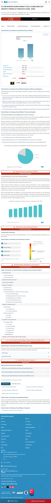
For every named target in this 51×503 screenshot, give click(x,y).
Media (2, 427)
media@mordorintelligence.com (10, 471)
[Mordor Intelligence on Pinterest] (10, 487)
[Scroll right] (49, 26)
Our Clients (4, 424)
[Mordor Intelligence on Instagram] (13, 487)
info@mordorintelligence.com (9, 466)
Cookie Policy (29, 445)
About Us (3, 421)
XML (2, 447)
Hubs (27, 439)
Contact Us (28, 436)
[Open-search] (49, 2)
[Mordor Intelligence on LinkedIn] (2, 487)
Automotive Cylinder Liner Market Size (34, 386)
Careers (3, 442)
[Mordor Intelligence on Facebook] (5, 487)
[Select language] (46, 2)
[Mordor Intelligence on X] (8, 487)
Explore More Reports (16, 383)
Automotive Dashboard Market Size (10, 390)
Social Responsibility (30, 427)
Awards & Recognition (6, 430)
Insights (3, 433)
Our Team (28, 421)
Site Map (27, 447)
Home (2, 418)
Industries (3, 439)
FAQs (27, 430)
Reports (27, 418)
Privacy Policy (4, 445)
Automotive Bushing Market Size (9, 386)
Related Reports (5, 383)
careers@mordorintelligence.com (8, 481)
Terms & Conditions (30, 442)
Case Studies (29, 433)
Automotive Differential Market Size (34, 390)
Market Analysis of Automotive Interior (10, 393)
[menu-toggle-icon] (2, 2)
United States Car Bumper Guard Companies (12, 410)
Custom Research (5, 436)
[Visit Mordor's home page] (6, 2)
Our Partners (29, 424)
